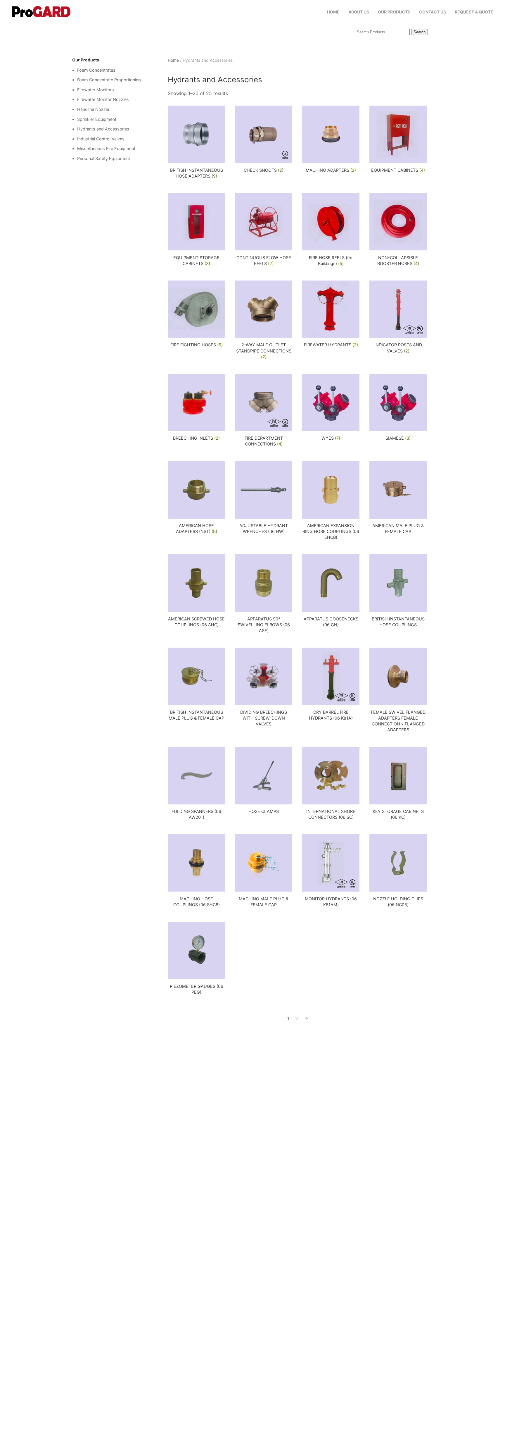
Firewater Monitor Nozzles (103, 99)
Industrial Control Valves (100, 138)
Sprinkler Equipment (96, 119)
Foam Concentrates (96, 70)
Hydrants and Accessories (103, 128)
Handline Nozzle (93, 109)
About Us (358, 11)
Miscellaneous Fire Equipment (106, 148)
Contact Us (432, 11)
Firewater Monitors (95, 89)
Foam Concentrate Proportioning (109, 79)
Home (333, 11)
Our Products (394, 11)
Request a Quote (474, 11)
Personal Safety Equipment (103, 158)
